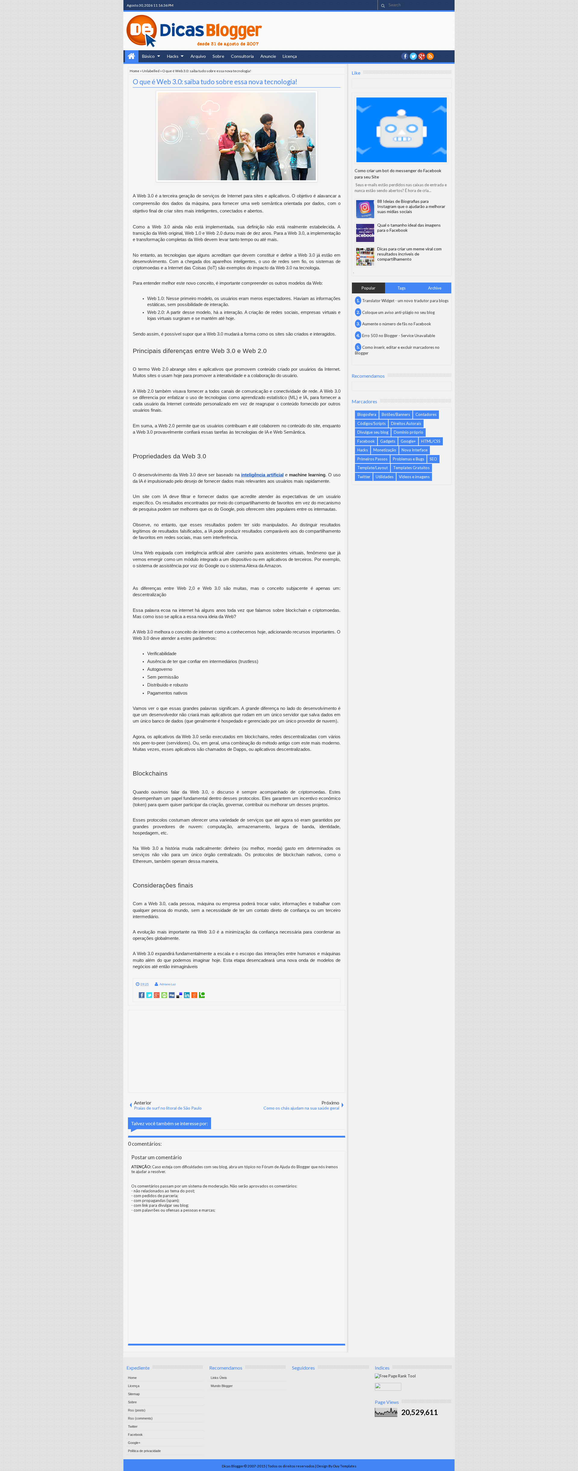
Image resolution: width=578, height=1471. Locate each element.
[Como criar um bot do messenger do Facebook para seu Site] (402, 130)
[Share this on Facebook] (141, 995)
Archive (434, 288)
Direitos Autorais (406, 423)
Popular (368, 288)
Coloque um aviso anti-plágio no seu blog (398, 312)
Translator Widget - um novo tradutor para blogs (405, 300)
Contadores (426, 414)
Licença (290, 56)
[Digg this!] (172, 995)
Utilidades (384, 476)
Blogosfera (366, 414)
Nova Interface (414, 449)
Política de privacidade (144, 1451)
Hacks (173, 56)
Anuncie (268, 56)
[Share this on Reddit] (194, 995)
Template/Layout (372, 467)
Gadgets (387, 441)
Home (131, 56)
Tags (401, 288)
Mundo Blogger (222, 1386)
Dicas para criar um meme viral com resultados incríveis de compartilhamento (409, 254)
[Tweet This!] (149, 995)
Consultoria (242, 56)
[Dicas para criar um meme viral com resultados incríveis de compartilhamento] (365, 256)
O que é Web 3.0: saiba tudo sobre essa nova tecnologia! (215, 82)
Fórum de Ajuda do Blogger (286, 1166)
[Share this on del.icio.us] (179, 995)
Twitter (363, 476)
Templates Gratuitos (411, 467)
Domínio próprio (408, 432)
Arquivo (198, 56)
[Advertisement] (236, 1051)
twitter (413, 56)
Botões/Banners (396, 414)
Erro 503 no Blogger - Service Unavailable (398, 335)
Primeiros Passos (372, 459)
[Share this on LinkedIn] (187, 995)
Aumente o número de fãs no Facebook (396, 323)
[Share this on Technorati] (202, 995)
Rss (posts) (136, 1410)
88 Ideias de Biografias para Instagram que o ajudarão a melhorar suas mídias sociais (411, 206)
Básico (148, 56)
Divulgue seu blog (372, 432)
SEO (433, 459)
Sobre (218, 56)
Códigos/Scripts (371, 423)
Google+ (421, 56)
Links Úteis (219, 1378)
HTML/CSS (430, 441)
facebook (405, 56)
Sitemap (134, 1394)
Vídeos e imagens (414, 476)
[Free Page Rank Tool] (395, 1375)
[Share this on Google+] (157, 995)
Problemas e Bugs (408, 459)
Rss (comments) (140, 1418)
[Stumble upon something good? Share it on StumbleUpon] (164, 995)
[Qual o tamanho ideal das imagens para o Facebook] (365, 232)
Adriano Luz (168, 984)
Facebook (366, 441)
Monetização (384, 449)
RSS (430, 56)
